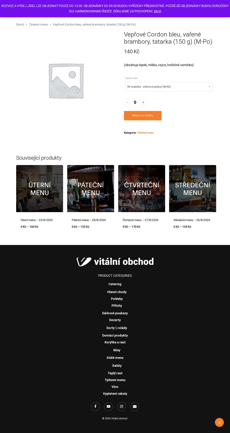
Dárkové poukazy (115, 313)
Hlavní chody (116, 292)
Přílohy (117, 305)
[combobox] (168, 87)
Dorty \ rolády (117, 328)
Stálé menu (115, 358)
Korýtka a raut (115, 342)
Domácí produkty (115, 335)
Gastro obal (131, 78)
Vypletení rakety (115, 393)
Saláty (117, 365)
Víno (115, 387)
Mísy (116, 350)
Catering (115, 284)
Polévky (117, 299)
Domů (20, 24)
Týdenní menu (38, 24)
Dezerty (115, 320)
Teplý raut (115, 373)
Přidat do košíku (142, 115)
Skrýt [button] (157, 11)
